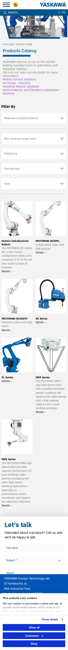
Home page (8, 44)
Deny (34, 643)
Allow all (34, 627)
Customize (32, 635)
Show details (50, 619)
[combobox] (34, 118)
